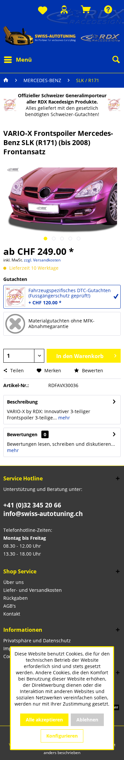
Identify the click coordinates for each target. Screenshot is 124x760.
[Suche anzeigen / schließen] (115, 59)
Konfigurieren (62, 736)
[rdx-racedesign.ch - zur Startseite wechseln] (62, 35)
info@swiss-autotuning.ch (43, 513)
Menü (24, 59)
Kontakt (11, 614)
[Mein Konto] (64, 9)
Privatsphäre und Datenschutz (37, 640)
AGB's (9, 606)
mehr (63, 417)
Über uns (13, 582)
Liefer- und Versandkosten (32, 590)
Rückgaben (15, 598)
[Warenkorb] (86, 9)
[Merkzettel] (42, 10)
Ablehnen (87, 719)
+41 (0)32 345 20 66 (32, 505)
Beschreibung (22, 402)
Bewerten (92, 370)
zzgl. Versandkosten (42, 260)
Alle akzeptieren (44, 719)
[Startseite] (6, 80)
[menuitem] (42, 10)
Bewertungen (22, 434)
